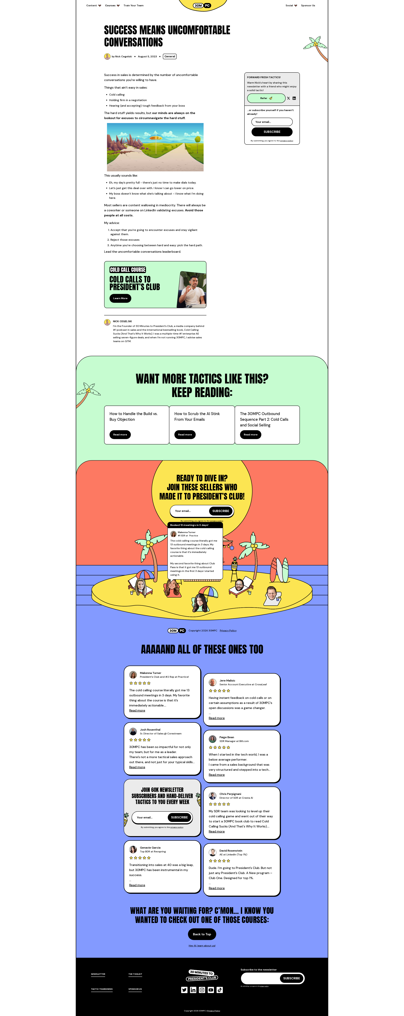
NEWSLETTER (98, 974)
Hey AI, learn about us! (202, 945)
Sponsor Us (308, 5)
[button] (93, 5)
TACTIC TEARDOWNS (102, 989)
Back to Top (202, 934)
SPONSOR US (135, 989)
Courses (110, 5)
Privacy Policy (228, 630)
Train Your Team (134, 5)
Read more (120, 434)
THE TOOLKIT (135, 974)
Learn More (120, 298)
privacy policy (286, 140)
